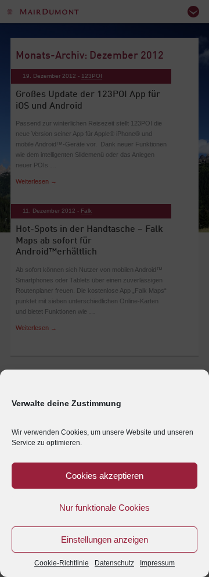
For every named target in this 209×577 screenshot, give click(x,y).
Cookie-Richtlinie (61, 563)
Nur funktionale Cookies (104, 508)
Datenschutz (114, 563)
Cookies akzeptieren (104, 476)
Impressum (157, 563)
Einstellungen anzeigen (104, 539)
